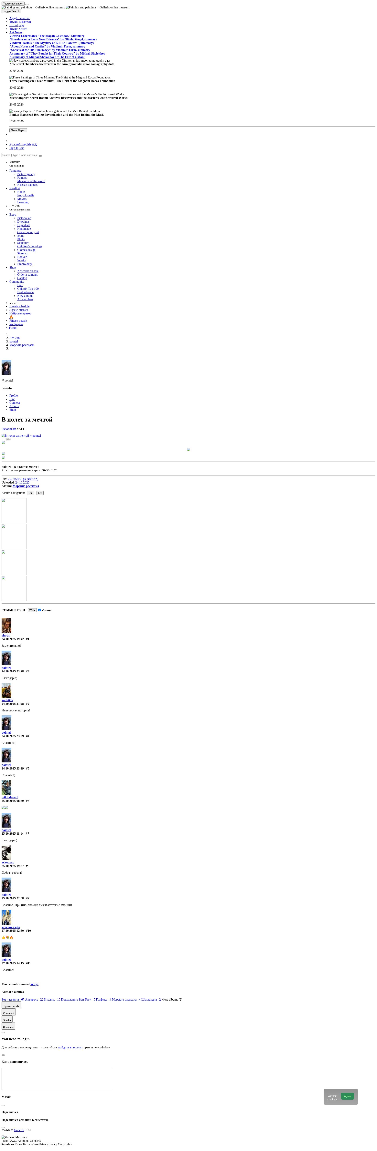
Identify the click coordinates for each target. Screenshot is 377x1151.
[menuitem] (34, 144)
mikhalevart (10, 797)
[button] (19, 18)
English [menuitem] (26, 144)
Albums (14, 406)
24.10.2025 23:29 (13, 736)
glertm (6, 635)
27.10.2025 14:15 (13, 963)
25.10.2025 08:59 (13, 800)
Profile (13, 395)
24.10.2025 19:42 (13, 639)
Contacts (35, 1140)
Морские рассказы (26, 486)
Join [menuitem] (21, 148)
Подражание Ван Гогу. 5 (78, 999)
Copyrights (65, 1144)
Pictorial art (9, 429)
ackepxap (8, 862)
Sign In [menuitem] (13, 148)
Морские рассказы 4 (126, 999)
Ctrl (31, 493)
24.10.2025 (22, 482)
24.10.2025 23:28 (13, 671)
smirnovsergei (11, 927)
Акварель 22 (34, 999)
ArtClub (19, 207)
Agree (347, 1096)
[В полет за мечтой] (21, 435)
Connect (14, 402)
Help (5, 1140)
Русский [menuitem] (15, 144)
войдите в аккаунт (70, 1047)
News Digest (18, 130)
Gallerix (19, 1130)
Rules (19, 1144)
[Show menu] (26, 4)
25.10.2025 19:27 (13, 866)
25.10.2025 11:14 (13, 833)
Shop (12, 409)
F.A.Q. (13, 1140)
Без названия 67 (13, 999)
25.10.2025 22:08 (13, 898)
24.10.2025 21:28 (13, 703)
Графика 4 (104, 999)
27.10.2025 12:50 (13, 930)
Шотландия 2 (151, 999)
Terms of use (31, 1144)
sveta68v (7, 700)
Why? (34, 984)
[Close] (40, 156)
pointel (6, 667)
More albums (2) (172, 999)
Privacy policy (48, 1144)
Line (12, 399)
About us (24, 1140)
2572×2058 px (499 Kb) (23, 479)
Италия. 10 (52, 999)
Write (32, 610)
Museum (16, 163)
